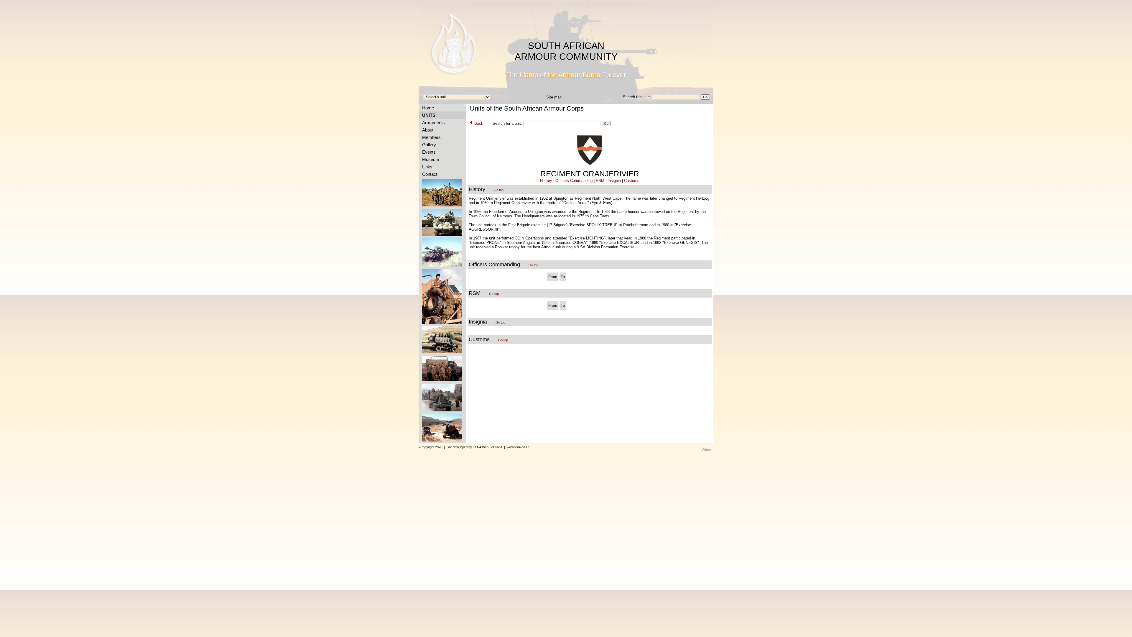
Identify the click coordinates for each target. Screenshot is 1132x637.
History (546, 180)
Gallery (428, 144)
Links (426, 166)
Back (478, 123)
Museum (429, 159)
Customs (631, 180)
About (426, 129)
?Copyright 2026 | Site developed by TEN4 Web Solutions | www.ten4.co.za (474, 447)
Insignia (614, 180)
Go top (499, 190)
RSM (600, 180)
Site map (554, 97)
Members (430, 137)
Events (428, 152)
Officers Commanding (574, 180)
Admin (706, 449)
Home (427, 107)
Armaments (432, 122)
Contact (428, 174)
